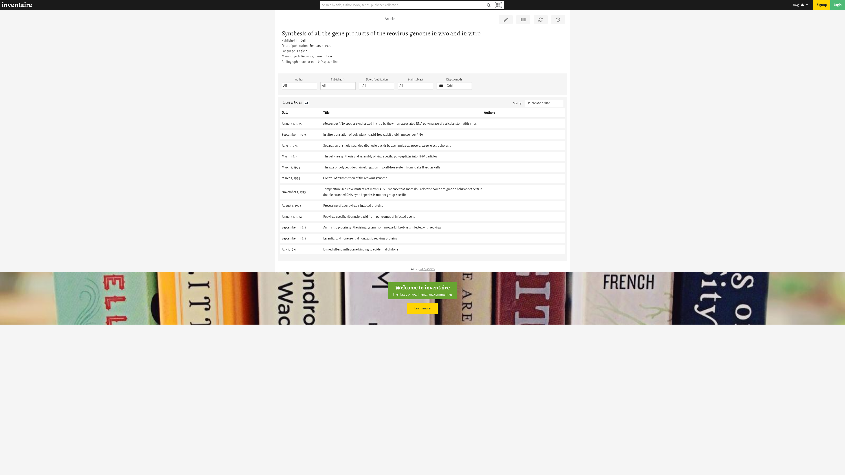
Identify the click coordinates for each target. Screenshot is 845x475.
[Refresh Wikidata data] (540, 19)
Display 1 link (329, 62)
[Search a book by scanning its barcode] (498, 5)
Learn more (422, 308)
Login (837, 5)
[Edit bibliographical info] (506, 19)
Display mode (454, 79)
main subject (415, 79)
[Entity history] (558, 19)
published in (338, 79)
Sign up (822, 5)
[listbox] (299, 86)
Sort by (517, 103)
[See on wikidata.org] (523, 19)
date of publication (377, 79)
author (299, 79)
